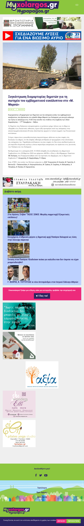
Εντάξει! (61, 521)
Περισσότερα (73, 521)
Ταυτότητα (42, 488)
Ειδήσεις (21, 109)
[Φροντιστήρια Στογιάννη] (42, 23)
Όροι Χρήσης (42, 492)
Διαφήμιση (42, 497)
